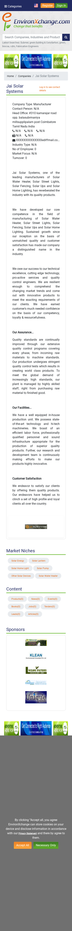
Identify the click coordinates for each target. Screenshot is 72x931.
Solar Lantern (38, 560)
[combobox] (32, 37)
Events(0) (52, 599)
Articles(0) (33, 614)
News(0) (35, 599)
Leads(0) (15, 614)
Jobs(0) (32, 606)
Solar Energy (17, 560)
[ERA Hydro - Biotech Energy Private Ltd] (36, 642)
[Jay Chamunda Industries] (36, 656)
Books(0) (15, 606)
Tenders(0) (49, 606)
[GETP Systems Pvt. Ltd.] (36, 670)
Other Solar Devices (21, 576)
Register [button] (47, 5)
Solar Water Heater (48, 576)
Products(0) (17, 599)
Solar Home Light (20, 568)
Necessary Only (46, 845)
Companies (24, 76)
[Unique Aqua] (36, 697)
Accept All (22, 845)
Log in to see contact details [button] (49, 89)
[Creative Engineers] (36, 682)
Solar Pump (43, 568)
